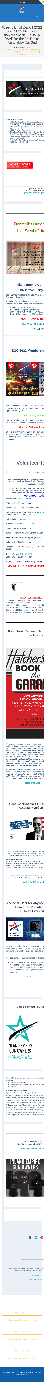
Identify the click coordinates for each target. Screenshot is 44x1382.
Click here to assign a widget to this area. (22, 1320)
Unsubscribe (36, 1275)
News (28, 47)
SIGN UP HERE (24, 498)
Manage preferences (36, 1279)
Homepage (20, 47)
